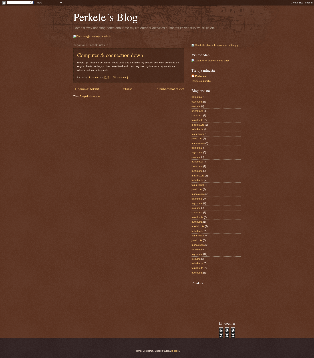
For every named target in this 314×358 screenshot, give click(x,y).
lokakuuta (197, 97)
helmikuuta (197, 129)
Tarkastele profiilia (201, 81)
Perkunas (200, 76)
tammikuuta (198, 134)
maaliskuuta (198, 124)
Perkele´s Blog (105, 16)
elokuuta (196, 106)
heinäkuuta (197, 111)
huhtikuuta (197, 171)
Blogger (175, 350)
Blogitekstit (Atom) (90, 96)
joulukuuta (197, 138)
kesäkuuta (197, 115)
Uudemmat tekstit (86, 89)
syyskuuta (197, 101)
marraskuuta (198, 143)
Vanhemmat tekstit (170, 89)
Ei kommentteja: (121, 77)
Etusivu (128, 89)
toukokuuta (197, 120)
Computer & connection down (110, 55)
